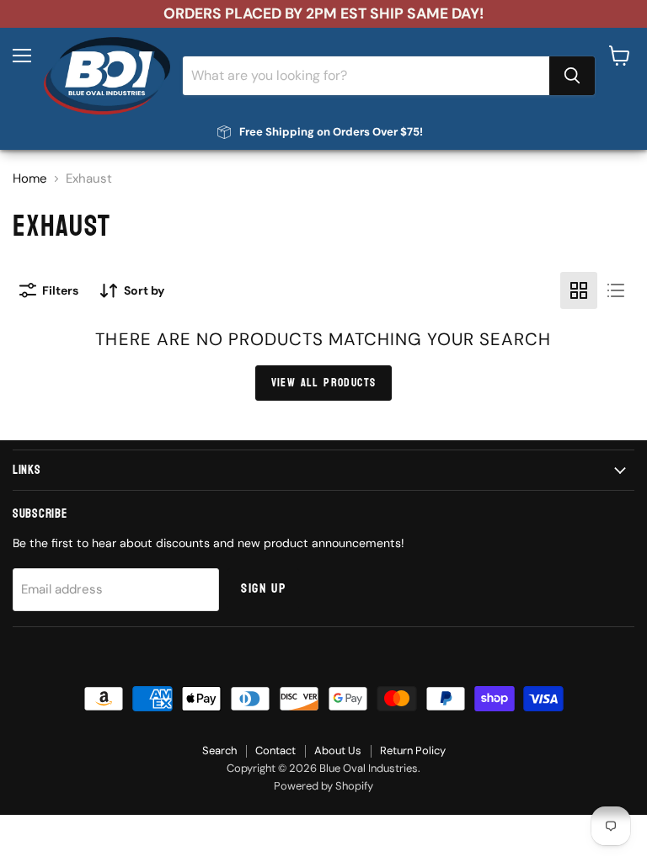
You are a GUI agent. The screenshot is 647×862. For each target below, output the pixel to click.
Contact (275, 750)
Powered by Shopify (323, 786)
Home (30, 179)
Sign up (263, 588)
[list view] (615, 290)
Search (219, 750)
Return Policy (413, 750)
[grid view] (578, 290)
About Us (337, 750)
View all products (324, 382)
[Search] (572, 75)
